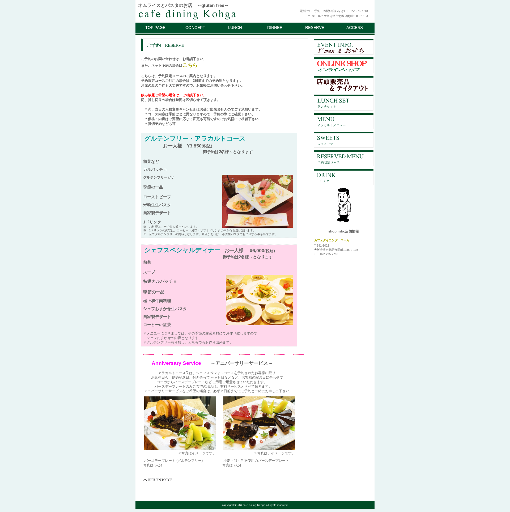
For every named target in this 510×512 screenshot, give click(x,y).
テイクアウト (343, 84)
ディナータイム (343, 121)
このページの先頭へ (158, 479)
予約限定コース (343, 158)
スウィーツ (343, 140)
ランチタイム (343, 103)
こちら (190, 65)
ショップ (343, 65)
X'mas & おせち (343, 47)
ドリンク (343, 177)
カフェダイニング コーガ (203, 13)
